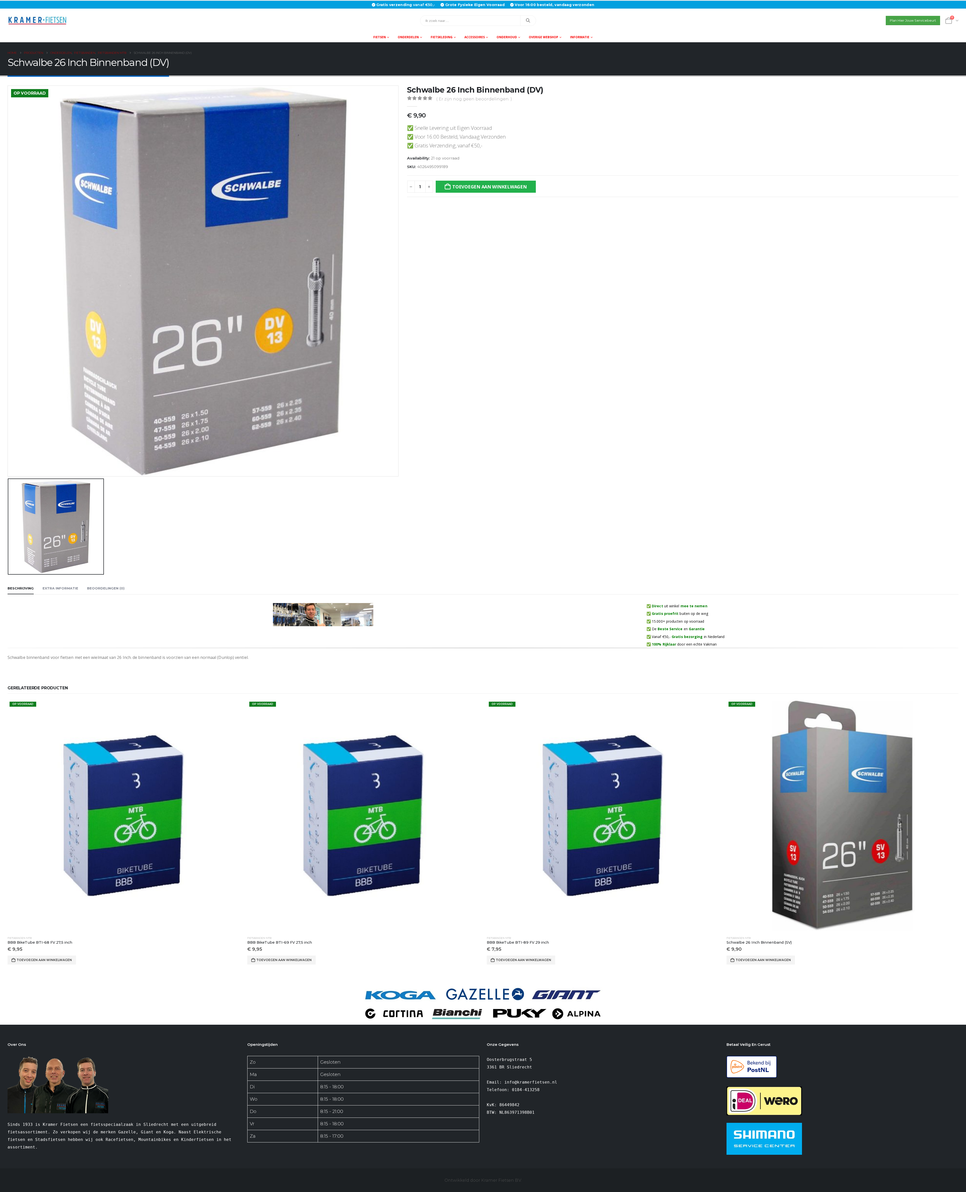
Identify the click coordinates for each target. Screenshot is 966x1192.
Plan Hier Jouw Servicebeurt (913, 20)
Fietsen (379, 37)
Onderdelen (408, 37)
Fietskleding (442, 37)
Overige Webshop (543, 37)
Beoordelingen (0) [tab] (106, 588)
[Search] (528, 21)
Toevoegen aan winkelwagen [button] (44, 960)
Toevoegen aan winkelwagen (489, 187)
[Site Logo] (39, 20)
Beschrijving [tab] (21, 588)
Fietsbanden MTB (20, 938)
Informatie (579, 37)
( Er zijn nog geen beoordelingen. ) (474, 98)
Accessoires (474, 37)
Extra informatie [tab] (60, 588)
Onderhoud (507, 37)
